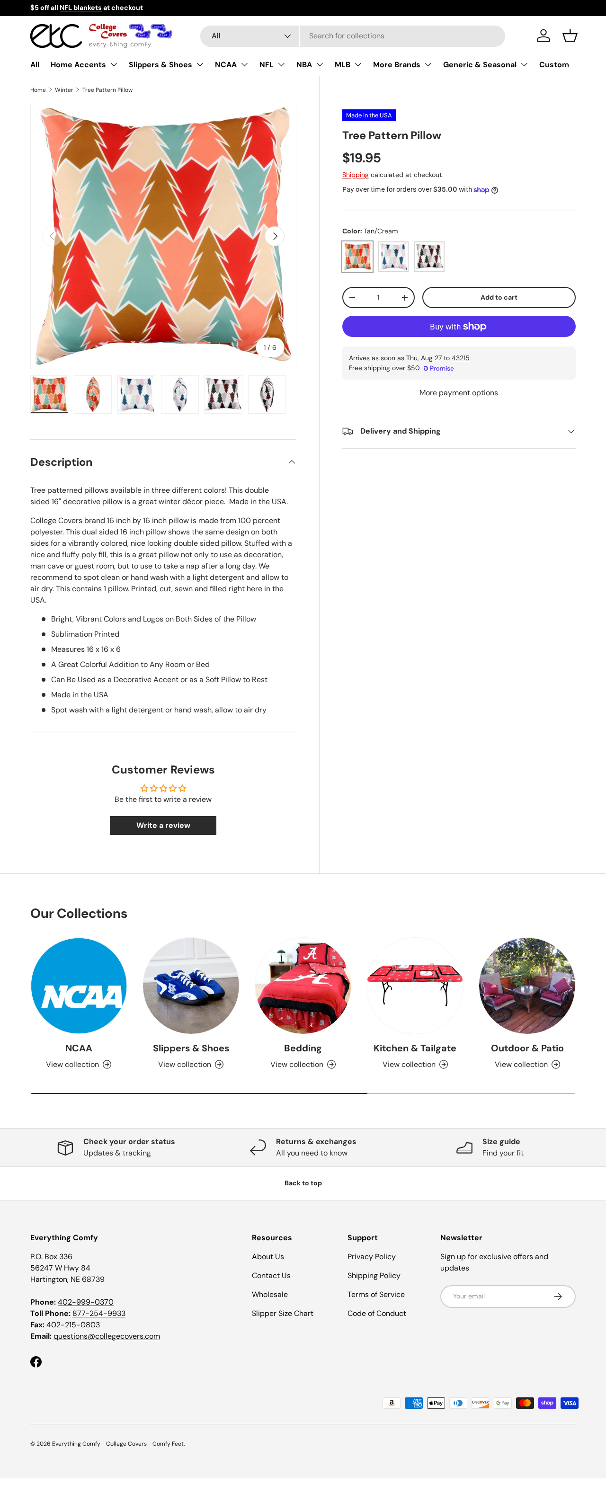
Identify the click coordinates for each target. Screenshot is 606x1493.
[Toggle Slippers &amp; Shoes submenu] (199, 64)
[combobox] (352, 35)
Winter (64, 90)
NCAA (226, 65)
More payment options (458, 393)
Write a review (163, 825)
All (34, 65)
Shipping (355, 174)
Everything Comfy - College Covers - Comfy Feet (118, 1444)
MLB (342, 65)
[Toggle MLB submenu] (358, 64)
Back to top (303, 1183)
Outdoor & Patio (527, 1048)
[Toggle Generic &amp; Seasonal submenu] (524, 64)
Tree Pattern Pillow (107, 90)
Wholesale (270, 1294)
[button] (570, 35)
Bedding (303, 1048)
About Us (268, 1257)
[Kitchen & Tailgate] (415, 986)
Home (38, 90)
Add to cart (499, 297)
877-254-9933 (98, 1313)
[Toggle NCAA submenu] (244, 64)
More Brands (396, 65)
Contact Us (271, 1275)
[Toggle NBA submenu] (319, 64)
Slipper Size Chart (282, 1313)
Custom (554, 65)
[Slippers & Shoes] (191, 986)
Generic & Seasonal (480, 65)
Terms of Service (376, 1294)
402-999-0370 (86, 1302)
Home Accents (78, 65)
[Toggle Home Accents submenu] (113, 64)
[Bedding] (303, 986)
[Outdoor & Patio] (527, 986)
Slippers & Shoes (160, 65)
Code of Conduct (377, 1313)
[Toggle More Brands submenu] (428, 64)
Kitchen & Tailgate (415, 1048)
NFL (266, 65)
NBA (304, 65)
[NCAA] (79, 986)
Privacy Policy (372, 1257)
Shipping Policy (374, 1275)
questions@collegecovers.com (106, 1336)
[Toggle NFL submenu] (281, 64)
